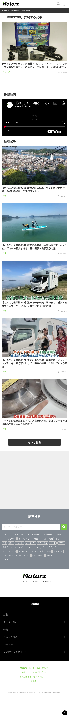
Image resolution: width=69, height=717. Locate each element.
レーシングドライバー (12, 555)
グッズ (59, 555)
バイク (53, 543)
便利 (11, 543)
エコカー (14, 534)
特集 (4, 195)
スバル (43, 539)
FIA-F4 (27, 555)
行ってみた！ (38, 555)
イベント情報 (37, 551)
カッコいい (30, 543)
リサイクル (42, 543)
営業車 (58, 534)
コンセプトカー (33, 547)
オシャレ (19, 543)
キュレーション (17, 547)
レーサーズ (9, 644)
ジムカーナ (58, 551)
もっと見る (34, 442)
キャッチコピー (24, 539)
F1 (55, 547)
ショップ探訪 (10, 637)
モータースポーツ (33, 534)
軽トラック (48, 534)
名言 (36, 539)
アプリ (61, 543)
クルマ (5, 534)
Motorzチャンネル (13, 651)
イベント (50, 555)
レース (5, 559)
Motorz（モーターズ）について (34, 668)
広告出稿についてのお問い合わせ (34, 677)
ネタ (4, 543)
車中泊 (5, 547)
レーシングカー (9, 539)
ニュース (6, 72)
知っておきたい (9, 551)
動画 (57, 539)
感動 (51, 539)
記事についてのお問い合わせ (34, 672)
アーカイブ (47, 547)
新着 (5, 614)
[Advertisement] (34, 481)
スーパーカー (23, 551)
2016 (48, 551)
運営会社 (34, 681)
